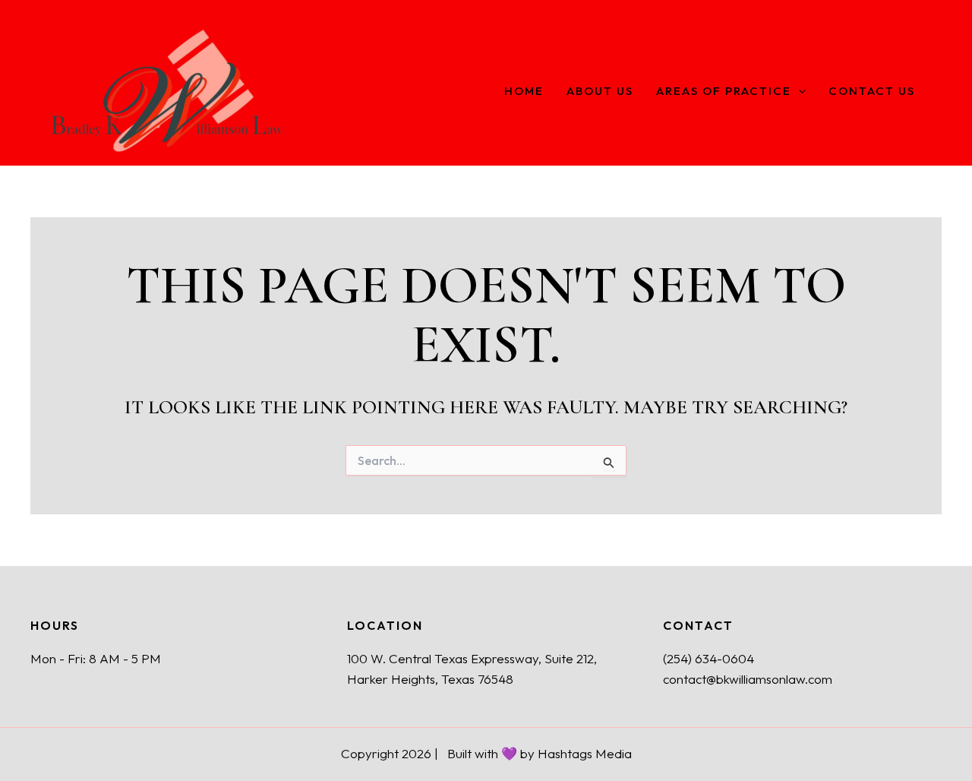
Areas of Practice (723, 91)
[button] (798, 91)
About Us (599, 91)
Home (524, 91)
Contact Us (871, 91)
